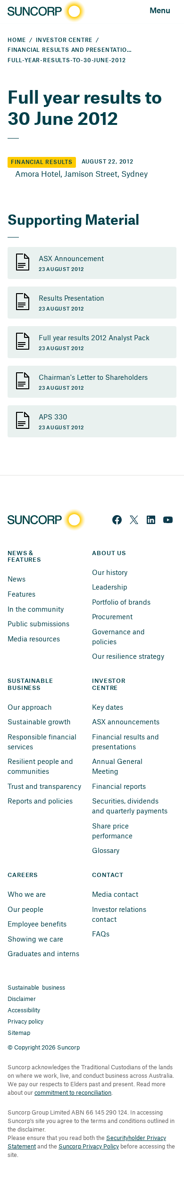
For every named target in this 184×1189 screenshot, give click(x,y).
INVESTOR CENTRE (64, 40)
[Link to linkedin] (150, 519)
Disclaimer (22, 998)
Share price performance (112, 830)
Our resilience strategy (128, 656)
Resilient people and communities (41, 766)
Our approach (30, 707)
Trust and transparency (44, 786)
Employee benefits (37, 923)
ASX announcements (125, 721)
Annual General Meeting (118, 766)
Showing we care (35, 939)
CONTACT (108, 875)
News (16, 578)
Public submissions (38, 623)
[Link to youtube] (167, 519)
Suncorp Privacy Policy (89, 1146)
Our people (25, 909)
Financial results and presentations (126, 741)
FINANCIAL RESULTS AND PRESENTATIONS (71, 50)
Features (21, 594)
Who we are (27, 894)
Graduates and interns (43, 953)
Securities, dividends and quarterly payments (129, 805)
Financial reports (119, 786)
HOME (17, 40)
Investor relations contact (120, 914)
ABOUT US (109, 553)
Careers (23, 875)
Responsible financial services (43, 741)
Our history (109, 572)
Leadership (109, 586)
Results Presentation (71, 298)
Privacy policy (25, 1021)
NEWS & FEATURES (24, 556)
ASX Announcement (71, 258)
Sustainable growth (39, 721)
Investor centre (109, 684)
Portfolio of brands (121, 602)
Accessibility (24, 1010)
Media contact (115, 894)
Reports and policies (40, 800)
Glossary (105, 850)
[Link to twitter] (133, 519)
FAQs (100, 933)
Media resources (34, 638)
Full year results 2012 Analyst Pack (94, 337)
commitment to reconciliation (72, 1092)
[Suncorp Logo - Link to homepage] (45, 11)
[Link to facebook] (117, 519)
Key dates (107, 707)
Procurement (112, 616)
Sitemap (19, 1032)
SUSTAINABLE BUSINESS (31, 684)
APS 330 (53, 416)
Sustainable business (36, 987)
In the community (36, 609)
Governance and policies (119, 636)
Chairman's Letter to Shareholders (93, 377)
